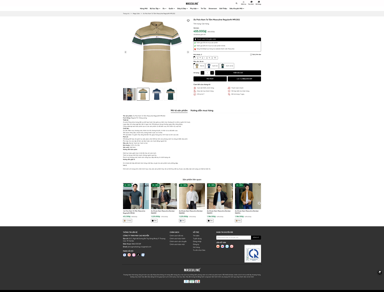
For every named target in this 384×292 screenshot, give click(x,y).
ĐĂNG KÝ (256, 237)
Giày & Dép (181, 9)
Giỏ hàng (196, 247)
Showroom (213, 9)
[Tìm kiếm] (236, 3)
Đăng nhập (197, 241)
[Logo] (192, 3)
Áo (164, 9)
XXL (215, 58)
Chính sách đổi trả (176, 236)
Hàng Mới (144, 9)
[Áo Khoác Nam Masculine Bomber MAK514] (248, 196)
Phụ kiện (193, 9)
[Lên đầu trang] (380, 279)
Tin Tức (203, 9)
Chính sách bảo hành (177, 239)
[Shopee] (218, 246)
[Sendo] (231, 246)
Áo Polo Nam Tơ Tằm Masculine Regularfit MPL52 (134, 212)
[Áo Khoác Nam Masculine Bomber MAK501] (164, 196)
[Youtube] (129, 255)
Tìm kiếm (196, 236)
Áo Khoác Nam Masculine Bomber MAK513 (219, 212)
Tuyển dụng (197, 239)
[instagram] (133, 255)
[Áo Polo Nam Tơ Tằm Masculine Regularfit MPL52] (136, 196)
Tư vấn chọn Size (199, 250)
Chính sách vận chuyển (178, 241)
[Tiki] (227, 246)
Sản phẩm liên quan (192, 180)
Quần (171, 9)
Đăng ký (196, 244)
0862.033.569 (136, 244)
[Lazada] (222, 246)
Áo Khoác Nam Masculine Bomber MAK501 (163, 212)
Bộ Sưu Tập (154, 9)
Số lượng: (197, 73)
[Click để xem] (156, 52)
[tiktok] (138, 255)
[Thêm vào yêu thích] (188, 20)
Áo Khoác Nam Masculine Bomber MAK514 (247, 212)
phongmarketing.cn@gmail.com (139, 247)
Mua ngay (210, 79)
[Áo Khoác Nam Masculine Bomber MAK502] (192, 196)
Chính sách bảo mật (177, 244)
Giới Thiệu (223, 9)
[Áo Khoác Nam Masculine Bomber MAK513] (220, 196)
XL (209, 58)
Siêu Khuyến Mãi (236, 9)
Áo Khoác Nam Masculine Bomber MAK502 (191, 212)
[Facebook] (124, 255)
